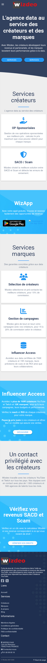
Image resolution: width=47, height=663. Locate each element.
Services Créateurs (11, 60)
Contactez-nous (9, 649)
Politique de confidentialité (12, 629)
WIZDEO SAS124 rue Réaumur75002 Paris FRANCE (10, 644)
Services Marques (34, 60)
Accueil (4, 592)
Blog (3, 612)
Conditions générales (10, 626)
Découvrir (22, 432)
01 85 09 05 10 (9, 652)
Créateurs (5, 603)
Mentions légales (8, 623)
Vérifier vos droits (22, 543)
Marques (4, 606)
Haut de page (40, 660)
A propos (5, 609)
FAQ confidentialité (9, 632)
